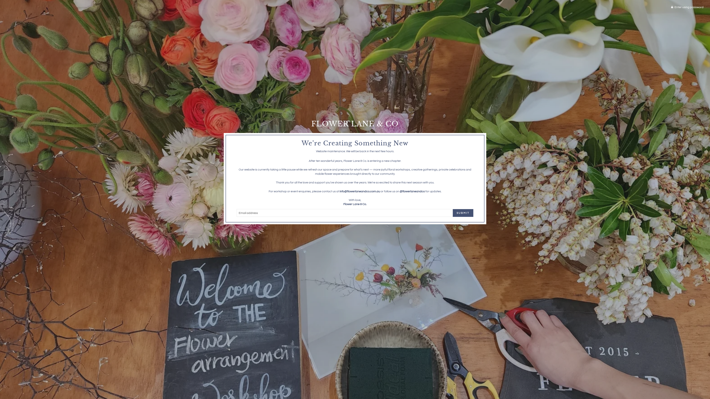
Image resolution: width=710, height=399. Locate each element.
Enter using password (689, 7)
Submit (463, 213)
